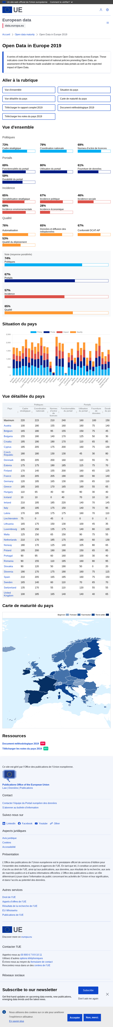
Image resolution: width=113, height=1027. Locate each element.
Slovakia (8, 566)
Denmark (8, 460)
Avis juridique (9, 838)
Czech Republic (8, 453)
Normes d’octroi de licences (53, 412)
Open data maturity (25, 34)
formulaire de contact (42, 962)
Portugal (8, 555)
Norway (8, 545)
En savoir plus (16, 1021)
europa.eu (26, 937)
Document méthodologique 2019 (77, 107)
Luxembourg (10, 529)
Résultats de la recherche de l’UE (19, 906)
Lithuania (9, 524)
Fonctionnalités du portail (68, 409)
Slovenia (8, 571)
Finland (8, 470)
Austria (7, 425)
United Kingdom (8, 594)
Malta (7, 534)
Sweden (8, 582)
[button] (107, 9)
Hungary (8, 492)
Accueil (6, 34)
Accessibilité (9, 847)
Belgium (8, 431)
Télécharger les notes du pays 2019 (23, 116)
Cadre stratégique (25, 409)
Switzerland (10, 587)
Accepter (75, 1017)
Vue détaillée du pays (16, 98)
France (7, 476)
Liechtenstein (11, 518)
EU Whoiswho (9, 910)
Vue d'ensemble (13, 90)
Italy (6, 508)
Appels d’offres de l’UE (14, 901)
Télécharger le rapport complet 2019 (24, 107)
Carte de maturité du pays (73, 98)
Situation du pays (69, 90)
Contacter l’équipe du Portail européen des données (29, 803)
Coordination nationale (40, 409)
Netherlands (10, 540)
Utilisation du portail (83, 409)
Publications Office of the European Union (25, 784)
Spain (7, 577)
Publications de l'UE (13, 915)
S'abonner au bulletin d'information (20, 807)
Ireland (7, 502)
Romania (8, 561)
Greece (7, 486)
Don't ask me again (88, 998)
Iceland (7, 497)
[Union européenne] (12, 9)
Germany (8, 481)
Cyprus (7, 447)
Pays (10, 408)
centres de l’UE (42, 965)
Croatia (7, 441)
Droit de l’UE (9, 897)
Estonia (8, 465)
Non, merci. (92, 1017)
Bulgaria (8, 436)
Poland (7, 550)
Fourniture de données (96, 410)
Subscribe (88, 990)
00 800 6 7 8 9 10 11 (31, 954)
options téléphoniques (31, 958)
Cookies (6, 842)
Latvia (7, 513)
